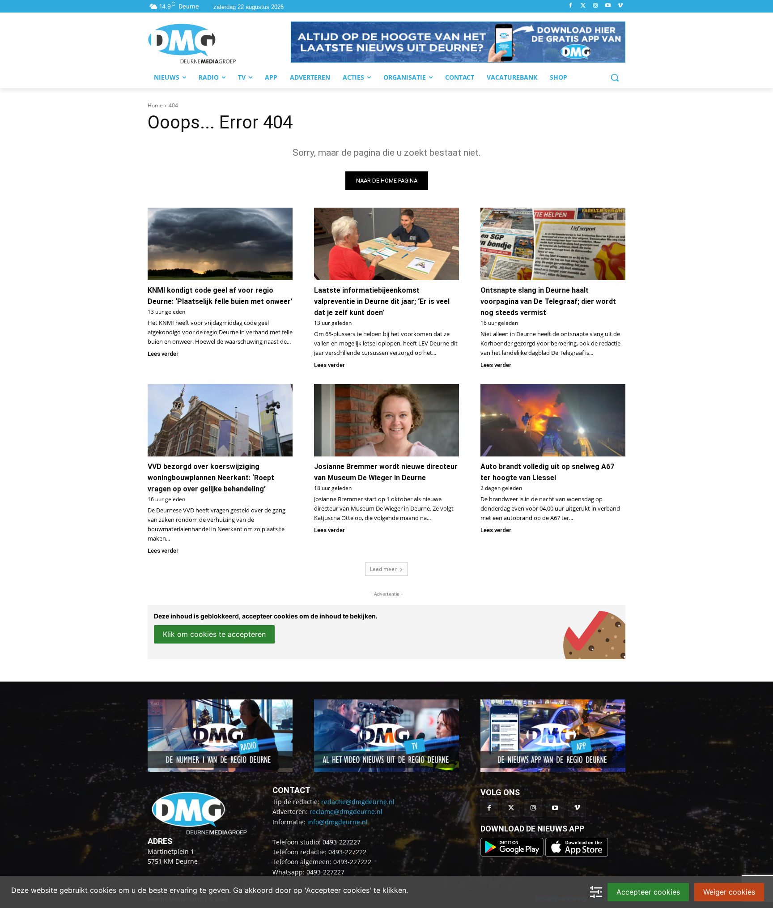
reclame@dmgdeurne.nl (346, 811)
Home (155, 105)
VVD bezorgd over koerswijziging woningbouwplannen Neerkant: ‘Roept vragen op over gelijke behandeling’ (211, 477)
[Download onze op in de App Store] (576, 854)
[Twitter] (583, 6)
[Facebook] (570, 6)
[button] (458, 42)
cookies (103, 890)
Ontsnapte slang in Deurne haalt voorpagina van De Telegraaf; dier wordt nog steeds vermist (548, 301)
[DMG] (219, 43)
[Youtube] (608, 6)
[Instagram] (595, 6)
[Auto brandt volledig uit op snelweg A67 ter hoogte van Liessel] (552, 420)
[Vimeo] (620, 6)
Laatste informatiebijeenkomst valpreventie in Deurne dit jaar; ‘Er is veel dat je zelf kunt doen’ (382, 301)
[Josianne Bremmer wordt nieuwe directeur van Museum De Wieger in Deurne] (386, 420)
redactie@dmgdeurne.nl (358, 801)
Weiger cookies (729, 891)
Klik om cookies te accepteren (214, 634)
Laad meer (383, 569)
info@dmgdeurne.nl (337, 822)
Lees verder (163, 354)
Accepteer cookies (648, 891)
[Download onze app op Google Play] (512, 854)
